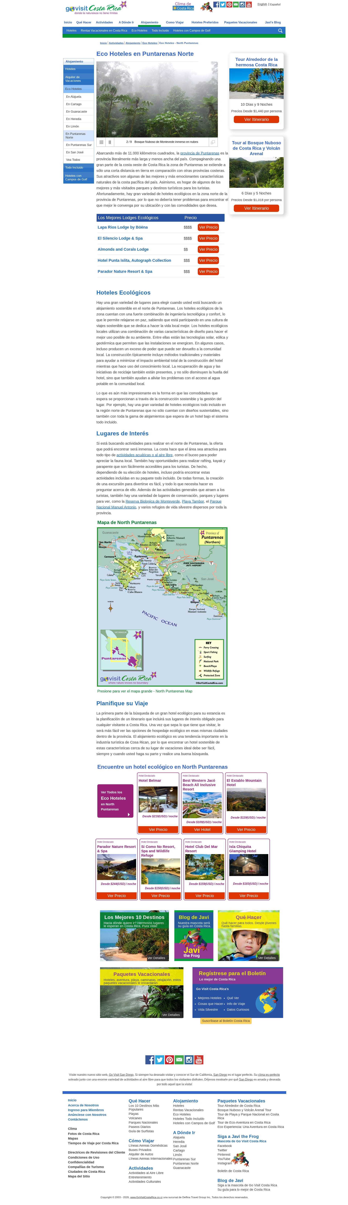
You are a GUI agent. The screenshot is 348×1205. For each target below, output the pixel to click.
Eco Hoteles (139, 30)
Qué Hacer (83, 22)
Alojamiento (149, 22)
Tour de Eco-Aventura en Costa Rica (244, 1122)
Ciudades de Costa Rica (86, 1171)
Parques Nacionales (143, 1122)
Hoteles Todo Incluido (188, 1119)
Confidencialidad (81, 1162)
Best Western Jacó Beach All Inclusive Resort (199, 785)
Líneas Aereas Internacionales (151, 1158)
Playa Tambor (193, 501)
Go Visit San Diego (121, 1074)
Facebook (225, 1146)
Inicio (68, 22)
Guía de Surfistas (141, 1131)
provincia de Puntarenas (199, 153)
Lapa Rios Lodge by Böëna (123, 227)
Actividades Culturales (145, 1181)
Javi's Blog (273, 22)
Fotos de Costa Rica (83, 1134)
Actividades (104, 22)
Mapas (73, 1138)
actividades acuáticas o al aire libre (145, 455)
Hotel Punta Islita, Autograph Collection (134, 260)
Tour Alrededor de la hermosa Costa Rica (256, 62)
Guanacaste (182, 1168)
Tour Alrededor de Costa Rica (239, 1105)
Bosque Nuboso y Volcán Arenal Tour (244, 1110)
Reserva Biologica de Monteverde (153, 501)
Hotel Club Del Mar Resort (201, 849)
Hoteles (71, 30)
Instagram (225, 1163)
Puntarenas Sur (184, 1159)
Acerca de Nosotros (83, 1105)
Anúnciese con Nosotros (87, 1115)
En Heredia (73, 119)
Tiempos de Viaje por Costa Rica (93, 1143)
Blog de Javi (230, 1180)
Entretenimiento (140, 1177)
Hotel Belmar (150, 780)
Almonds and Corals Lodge (123, 249)
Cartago (179, 1150)
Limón (177, 1155)
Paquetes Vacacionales (240, 22)
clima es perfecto (269, 1074)
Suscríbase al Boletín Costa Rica (226, 1021)
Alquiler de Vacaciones (73, 78)
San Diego (220, 1074)
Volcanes (135, 1118)
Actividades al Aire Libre (146, 1173)
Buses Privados (140, 1150)
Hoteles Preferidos (205, 22)
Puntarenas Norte (186, 1163)
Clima (72, 1129)
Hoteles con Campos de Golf (191, 30)
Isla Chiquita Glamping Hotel (242, 849)
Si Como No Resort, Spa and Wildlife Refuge (158, 851)
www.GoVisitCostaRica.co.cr (146, 1197)
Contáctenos (78, 1119)
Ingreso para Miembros (86, 1110)
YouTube (224, 1159)
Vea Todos (73, 160)
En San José (74, 152)
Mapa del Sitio (79, 1176)
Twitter (222, 1150)
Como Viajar (175, 22)
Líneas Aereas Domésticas (148, 1145)
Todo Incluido (160, 30)
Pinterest (224, 1154)
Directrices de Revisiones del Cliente (96, 1152)
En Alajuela (73, 96)
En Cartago (73, 104)
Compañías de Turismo (86, 1167)
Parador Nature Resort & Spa (125, 271)
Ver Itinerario (256, 119)
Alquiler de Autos (141, 1154)
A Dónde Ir (126, 22)
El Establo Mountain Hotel (244, 783)
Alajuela (179, 1137)
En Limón (72, 126)
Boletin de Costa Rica (233, 1171)
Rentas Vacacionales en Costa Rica (104, 30)
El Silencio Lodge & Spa (120, 238)
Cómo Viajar (141, 1140)
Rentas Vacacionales (188, 1110)
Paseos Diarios (140, 1127)
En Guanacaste (76, 111)
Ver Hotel (202, 829)
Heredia (179, 1142)
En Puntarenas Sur (79, 145)
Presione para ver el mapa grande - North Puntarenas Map (144, 691)
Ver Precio (208, 227)
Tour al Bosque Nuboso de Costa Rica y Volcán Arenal (256, 148)
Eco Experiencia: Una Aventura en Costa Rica (251, 1127)
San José (180, 1146)
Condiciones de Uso (83, 1157)
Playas (133, 1114)
